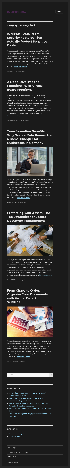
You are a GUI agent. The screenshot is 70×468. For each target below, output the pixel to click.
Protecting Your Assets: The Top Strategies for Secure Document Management (28, 216)
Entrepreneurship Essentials (19, 434)
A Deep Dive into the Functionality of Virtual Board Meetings (25, 85)
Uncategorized (20, 71)
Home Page (11, 448)
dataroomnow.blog (12, 462)
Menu (59, 11)
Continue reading (20, 66)
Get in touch (11, 457)
